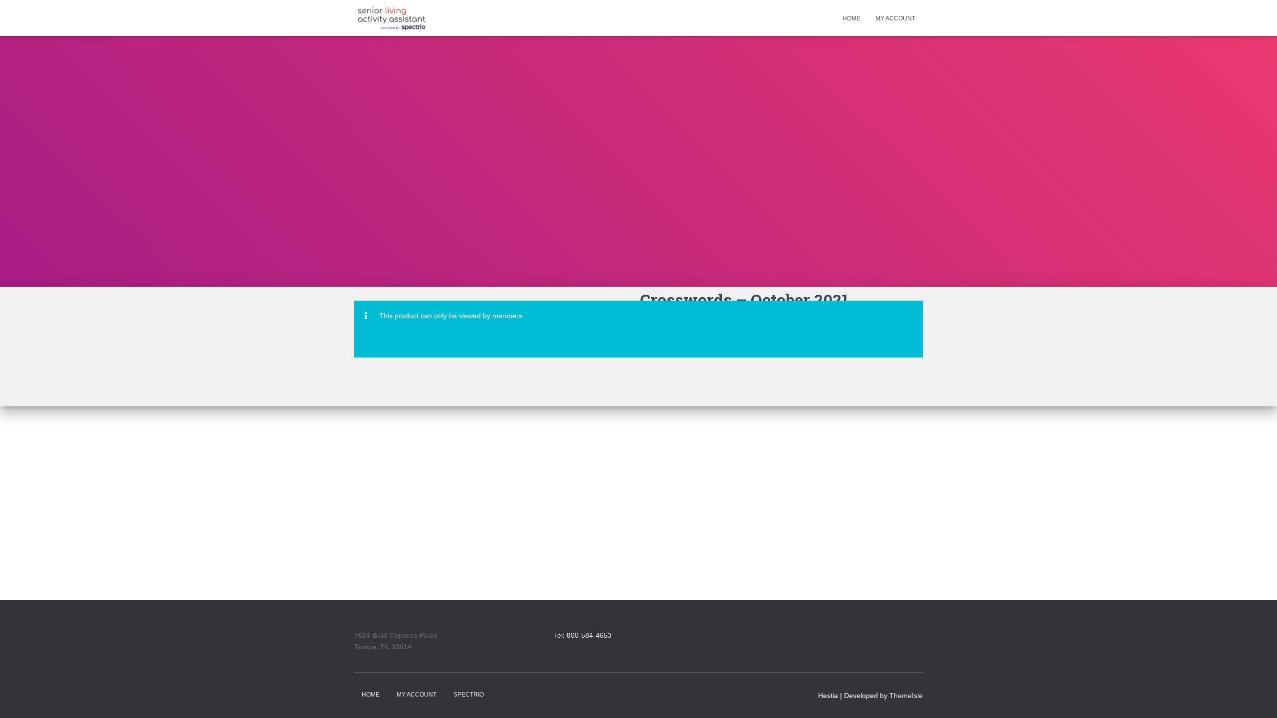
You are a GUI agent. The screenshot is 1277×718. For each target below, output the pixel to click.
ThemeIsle (906, 696)
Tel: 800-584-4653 (583, 635)
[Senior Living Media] (391, 17)
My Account (895, 18)
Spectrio (468, 694)
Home (851, 18)
